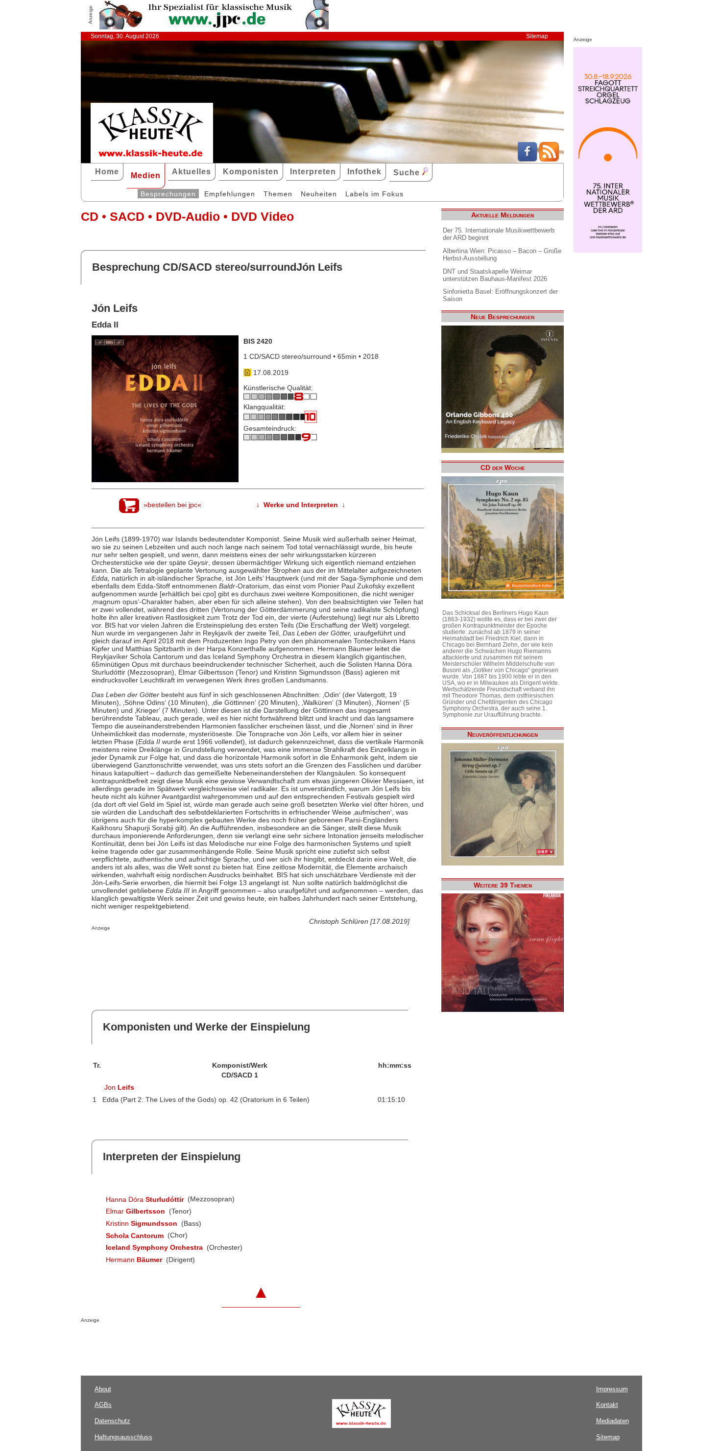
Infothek (364, 171)
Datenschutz (112, 1421)
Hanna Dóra (145, 1199)
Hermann (134, 1260)
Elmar (135, 1211)
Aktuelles (191, 171)
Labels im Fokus (374, 194)
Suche (407, 172)
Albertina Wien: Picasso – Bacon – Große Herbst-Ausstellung (502, 254)
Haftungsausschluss (123, 1437)
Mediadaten (612, 1421)
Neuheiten (319, 194)
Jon (119, 1087)
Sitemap (537, 36)
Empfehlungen (229, 194)
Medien (146, 175)
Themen (278, 194)
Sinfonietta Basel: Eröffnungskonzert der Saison (500, 295)
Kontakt (607, 1404)
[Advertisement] (206, 950)
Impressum (612, 1389)
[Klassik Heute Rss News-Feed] (549, 159)
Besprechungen (168, 194)
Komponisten (251, 171)
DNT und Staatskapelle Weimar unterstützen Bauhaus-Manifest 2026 (495, 275)
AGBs (103, 1404)
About (103, 1389)
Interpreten (313, 171)
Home (107, 171)
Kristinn (141, 1223)
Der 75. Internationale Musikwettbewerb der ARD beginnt (498, 234)
